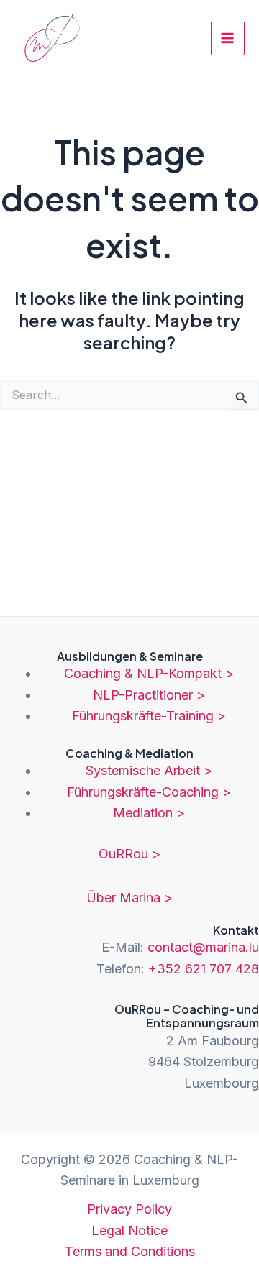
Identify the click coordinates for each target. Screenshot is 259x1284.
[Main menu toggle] (228, 38)
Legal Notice (129, 1230)
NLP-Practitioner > (149, 694)
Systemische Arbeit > (149, 770)
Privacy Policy (129, 1208)
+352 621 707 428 (203, 968)
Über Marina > (129, 897)
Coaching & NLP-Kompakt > (149, 673)
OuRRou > (129, 853)
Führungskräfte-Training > (149, 715)
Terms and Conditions (130, 1251)
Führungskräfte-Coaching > (149, 791)
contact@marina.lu (203, 947)
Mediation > (149, 812)
